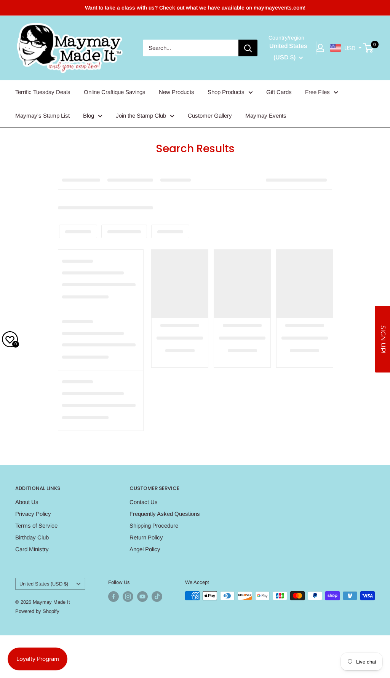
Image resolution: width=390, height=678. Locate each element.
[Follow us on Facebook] (113, 596)
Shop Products (226, 92)
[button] (382, 339)
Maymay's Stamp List (42, 115)
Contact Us (143, 502)
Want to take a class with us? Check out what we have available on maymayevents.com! (195, 8)
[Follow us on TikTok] (157, 596)
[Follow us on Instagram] (128, 596)
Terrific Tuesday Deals (42, 92)
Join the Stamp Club (141, 115)
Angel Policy (144, 549)
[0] (368, 48)
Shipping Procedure (153, 525)
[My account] (320, 48)
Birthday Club (32, 537)
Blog (88, 115)
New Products (176, 92)
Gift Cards (279, 92)
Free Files (317, 92)
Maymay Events (265, 115)
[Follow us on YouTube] (142, 596)
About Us (26, 502)
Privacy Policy (33, 513)
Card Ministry (32, 549)
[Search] (247, 48)
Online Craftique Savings (114, 92)
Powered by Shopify (37, 611)
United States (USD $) (43, 584)
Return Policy (146, 537)
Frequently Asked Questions (164, 513)
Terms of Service (36, 525)
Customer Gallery (210, 115)
